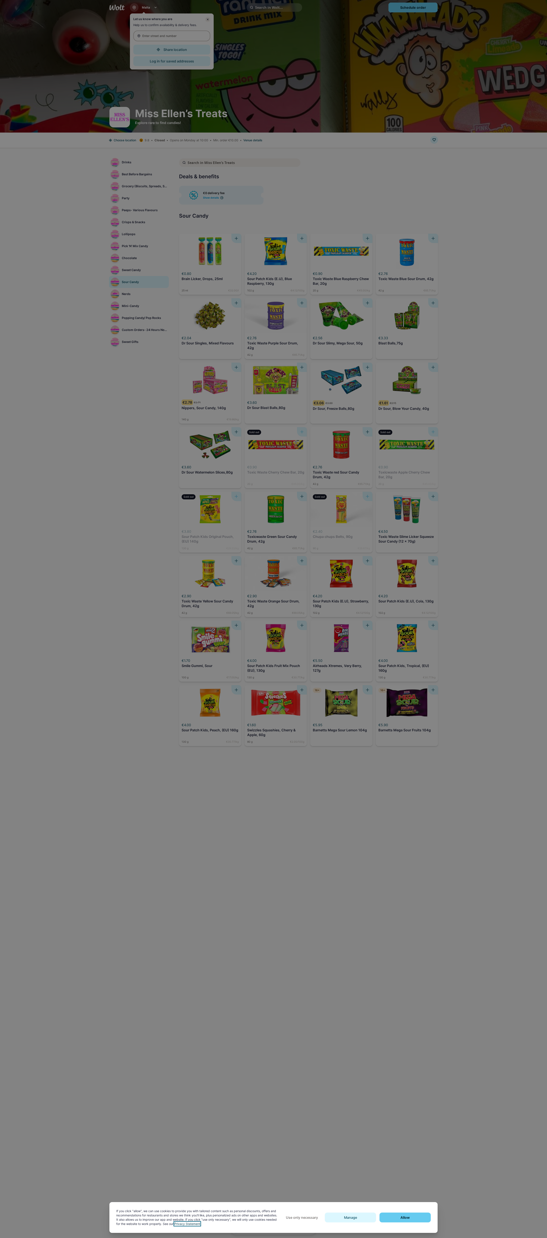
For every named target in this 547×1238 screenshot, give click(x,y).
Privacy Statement (187, 1224)
